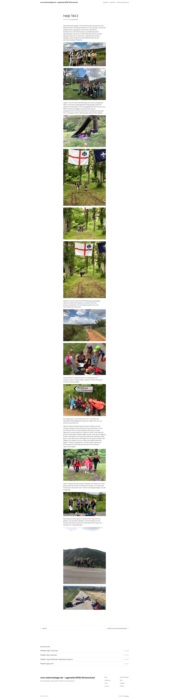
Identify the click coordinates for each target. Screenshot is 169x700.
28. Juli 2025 (126, 650)
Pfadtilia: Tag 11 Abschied (48, 655)
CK (69, 19)
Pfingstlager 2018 (74, 19)
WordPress (126, 696)
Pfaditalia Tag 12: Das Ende (49, 651)
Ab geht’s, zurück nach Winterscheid (117, 628)
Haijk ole (44, 628)
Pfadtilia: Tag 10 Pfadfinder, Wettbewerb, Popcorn (56, 659)
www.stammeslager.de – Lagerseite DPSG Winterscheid (59, 2)
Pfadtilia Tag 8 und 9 (46, 664)
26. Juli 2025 (126, 659)
